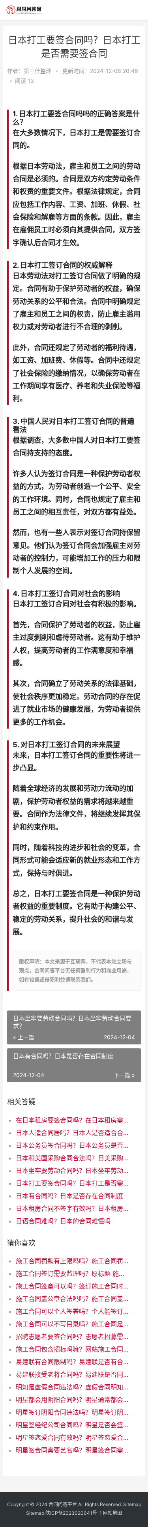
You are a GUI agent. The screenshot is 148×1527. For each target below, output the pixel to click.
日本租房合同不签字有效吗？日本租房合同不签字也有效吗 (72, 1208)
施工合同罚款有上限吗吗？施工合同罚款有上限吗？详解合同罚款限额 (72, 1261)
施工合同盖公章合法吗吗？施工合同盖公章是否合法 (72, 1299)
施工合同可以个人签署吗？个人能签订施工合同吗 (72, 1311)
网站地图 (112, 1513)
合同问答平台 (63, 1504)
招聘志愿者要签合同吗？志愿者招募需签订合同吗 (72, 1337)
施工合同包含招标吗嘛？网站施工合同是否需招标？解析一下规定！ (72, 1349)
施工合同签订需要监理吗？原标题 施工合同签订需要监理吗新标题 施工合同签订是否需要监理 (72, 1273)
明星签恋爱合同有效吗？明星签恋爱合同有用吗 (72, 1437)
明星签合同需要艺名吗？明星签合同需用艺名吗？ (72, 1450)
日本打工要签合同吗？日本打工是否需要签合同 (72, 1183)
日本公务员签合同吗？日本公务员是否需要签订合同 (72, 1145)
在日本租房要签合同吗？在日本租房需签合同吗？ (72, 1120)
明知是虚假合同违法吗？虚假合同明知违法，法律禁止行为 (72, 1387)
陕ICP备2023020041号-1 (73, 1513)
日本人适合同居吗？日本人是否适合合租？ (72, 1133)
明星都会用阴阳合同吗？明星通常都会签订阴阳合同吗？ (72, 1400)
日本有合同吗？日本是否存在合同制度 (69, 1196)
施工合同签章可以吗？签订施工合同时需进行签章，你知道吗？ (72, 1286)
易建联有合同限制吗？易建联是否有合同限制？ (72, 1362)
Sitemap (132, 1504)
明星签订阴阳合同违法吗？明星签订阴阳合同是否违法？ (72, 1412)
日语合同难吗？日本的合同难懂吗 (63, 1221)
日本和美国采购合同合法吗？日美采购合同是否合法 (72, 1158)
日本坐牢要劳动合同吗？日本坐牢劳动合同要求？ (72, 1171)
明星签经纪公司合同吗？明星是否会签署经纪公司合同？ (72, 1425)
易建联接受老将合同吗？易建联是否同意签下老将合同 (72, 1374)
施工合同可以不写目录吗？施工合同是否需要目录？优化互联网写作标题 (72, 1324)
